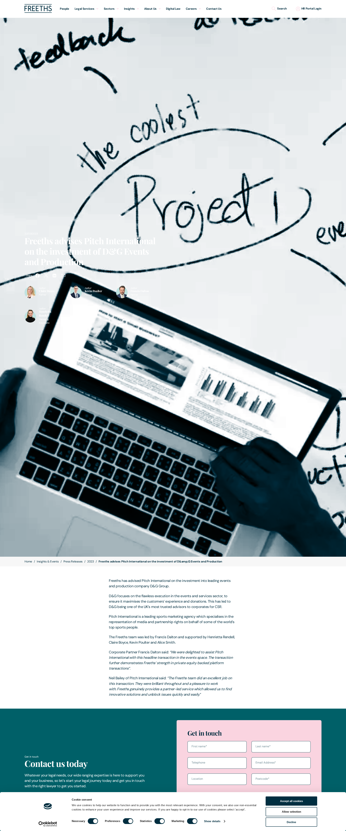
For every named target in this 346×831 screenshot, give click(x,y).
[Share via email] (63, 275)
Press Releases (73, 561)
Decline (291, 822)
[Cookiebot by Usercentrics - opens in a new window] (48, 824)
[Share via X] (46, 275)
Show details (212, 821)
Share (29, 275)
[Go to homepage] (38, 11)
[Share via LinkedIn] (54, 275)
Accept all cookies (291, 801)
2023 (90, 561)
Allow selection (291, 811)
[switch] (128, 821)
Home (28, 561)
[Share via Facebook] (37, 275)
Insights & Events (48, 561)
